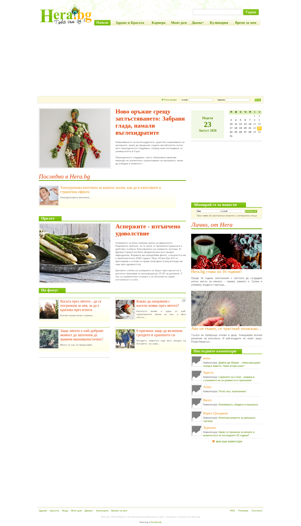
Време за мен (119, 510)
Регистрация (170, 100)
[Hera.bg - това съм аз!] (66, 24)
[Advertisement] (150, 61)
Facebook (156, 522)
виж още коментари (229, 441)
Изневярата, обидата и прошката (238, 404)
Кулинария (102, 510)
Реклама (243, 510)
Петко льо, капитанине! (232, 391)
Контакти (257, 510)
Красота (54, 510)
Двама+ (89, 510)
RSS (232, 510)
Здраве (43, 510)
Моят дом (76, 510)
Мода (65, 510)
